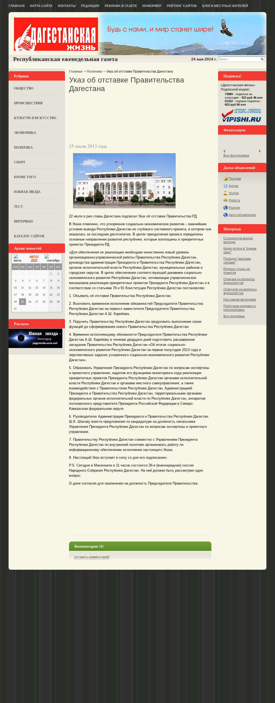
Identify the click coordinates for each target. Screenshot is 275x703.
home (56, 34)
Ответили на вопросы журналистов (240, 291)
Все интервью (234, 316)
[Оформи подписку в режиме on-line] (242, 122)
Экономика (25, 132)
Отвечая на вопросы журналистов (239, 281)
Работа (234, 200)
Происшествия (28, 103)
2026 (34, 260)
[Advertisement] (132, 102)
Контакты (67, 6)
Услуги (234, 193)
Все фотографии (236, 155)
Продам (235, 179)
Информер (151, 6)
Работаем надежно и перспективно (239, 308)
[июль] (18, 258)
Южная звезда (27, 191)
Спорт (19, 162)
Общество (23, 88)
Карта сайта (41, 6)
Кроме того (25, 177)
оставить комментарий (91, 557)
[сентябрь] (52, 258)
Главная (17, 6)
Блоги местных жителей (225, 6)
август (34, 256)
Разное (234, 208)
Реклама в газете (121, 6)
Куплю (233, 186)
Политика (23, 147)
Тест (18, 206)
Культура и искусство (35, 118)
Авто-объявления (242, 215)
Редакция (90, 6)
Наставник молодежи (239, 300)
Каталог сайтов (29, 236)
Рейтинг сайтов (182, 6)
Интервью (23, 221)
